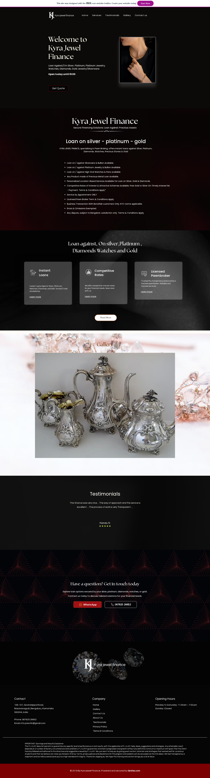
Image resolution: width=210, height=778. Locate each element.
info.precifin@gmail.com (33, 723)
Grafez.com (134, 771)
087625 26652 (29, 719)
